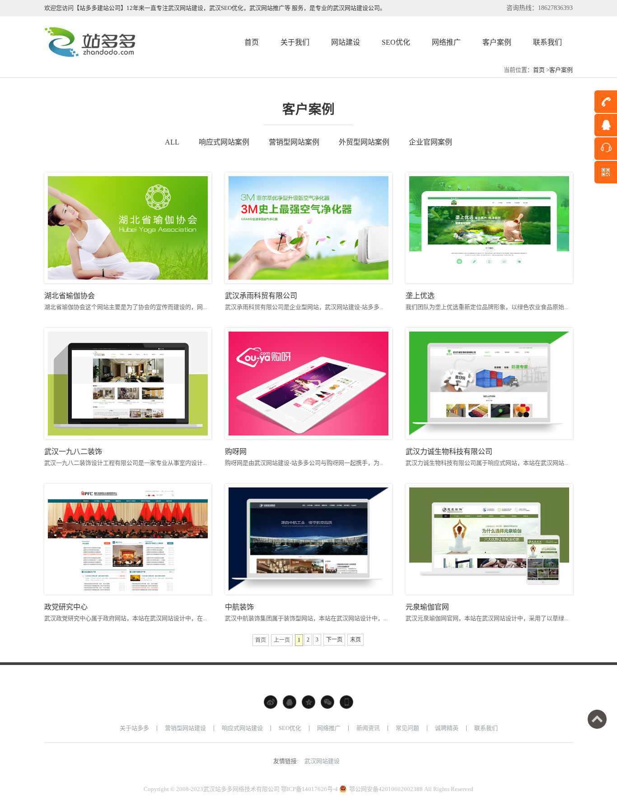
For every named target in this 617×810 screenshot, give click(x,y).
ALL (172, 142)
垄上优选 (420, 296)
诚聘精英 (446, 728)
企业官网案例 (430, 142)
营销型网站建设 (185, 728)
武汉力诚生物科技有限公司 (449, 451)
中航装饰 (239, 607)
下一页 (334, 640)
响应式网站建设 (242, 728)
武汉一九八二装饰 (73, 451)
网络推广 (329, 728)
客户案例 (561, 69)
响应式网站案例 (224, 142)
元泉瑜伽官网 (427, 607)
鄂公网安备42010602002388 (386, 789)
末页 (355, 640)
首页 (539, 69)
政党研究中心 (66, 607)
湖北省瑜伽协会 (69, 296)
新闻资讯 (368, 728)
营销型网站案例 (294, 142)
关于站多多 (134, 728)
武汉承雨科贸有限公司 (261, 296)
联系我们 (486, 728)
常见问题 (407, 728)
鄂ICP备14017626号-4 (309, 789)
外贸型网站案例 (364, 142)
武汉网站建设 (322, 761)
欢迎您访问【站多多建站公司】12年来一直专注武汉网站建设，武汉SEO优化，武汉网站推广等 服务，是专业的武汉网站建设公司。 (215, 8)
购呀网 (236, 451)
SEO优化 (290, 728)
